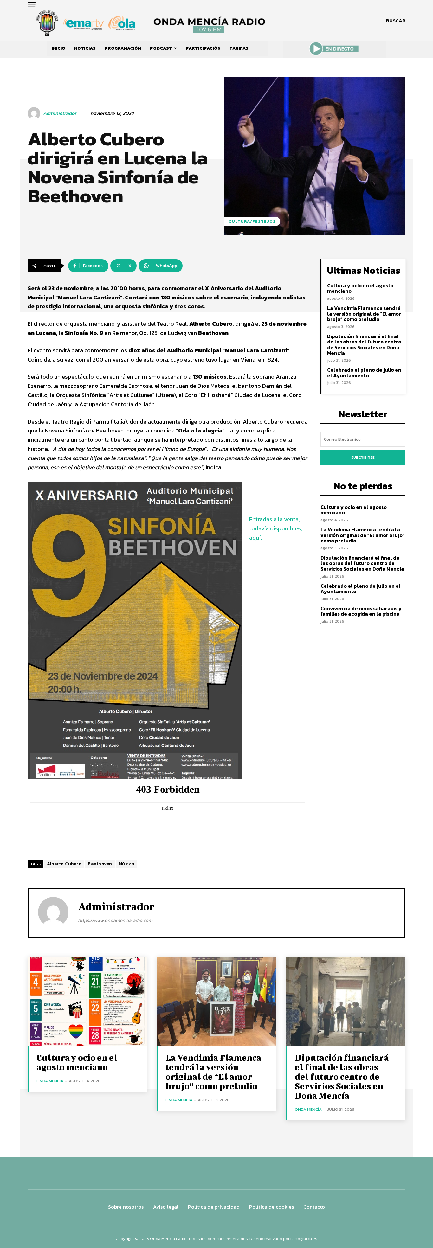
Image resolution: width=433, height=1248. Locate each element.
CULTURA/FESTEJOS (252, 221)
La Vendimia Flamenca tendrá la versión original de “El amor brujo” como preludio (364, 313)
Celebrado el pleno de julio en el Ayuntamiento (364, 372)
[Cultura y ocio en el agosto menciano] (87, 1001)
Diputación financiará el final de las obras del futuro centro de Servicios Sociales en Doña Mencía (364, 344)
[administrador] (35, 113)
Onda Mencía (49, 1081)
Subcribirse (363, 457)
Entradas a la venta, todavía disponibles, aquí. (275, 528)
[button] (395, 20)
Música (127, 864)
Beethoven (100, 864)
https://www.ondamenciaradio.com (115, 920)
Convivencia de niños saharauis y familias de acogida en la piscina (361, 611)
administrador (59, 113)
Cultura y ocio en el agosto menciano (360, 288)
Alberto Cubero (64, 864)
